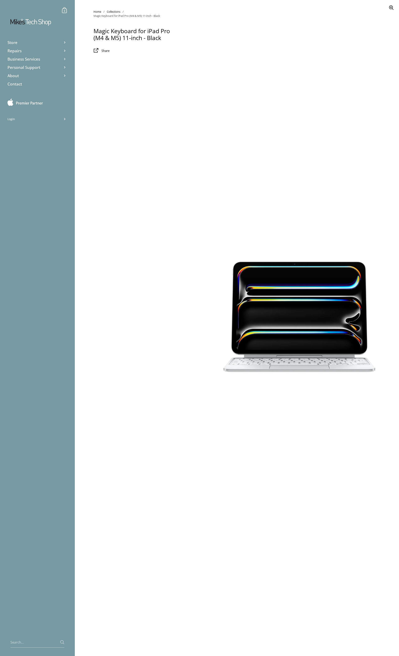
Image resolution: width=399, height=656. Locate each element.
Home (97, 11)
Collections (113, 11)
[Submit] (62, 642)
